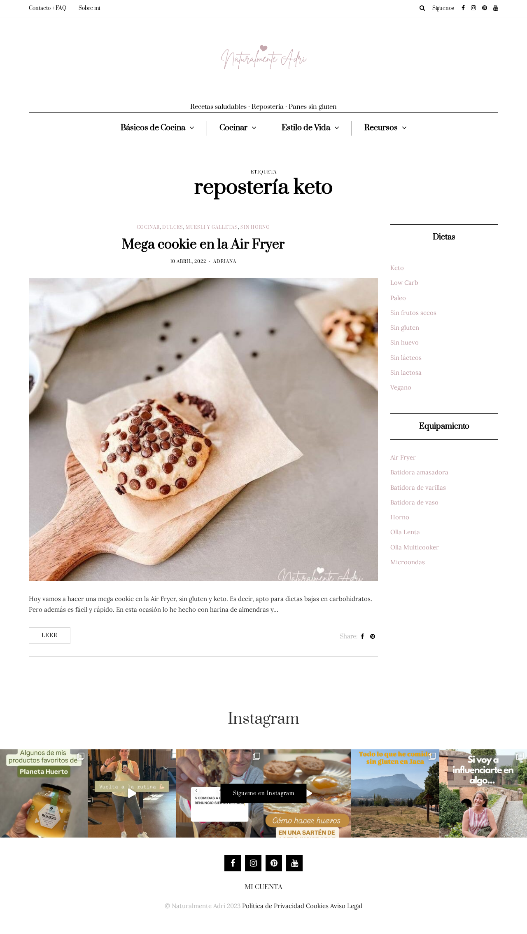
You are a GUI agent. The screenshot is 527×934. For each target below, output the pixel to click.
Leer (50, 635)
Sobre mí (89, 8)
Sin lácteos (406, 357)
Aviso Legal (346, 906)
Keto (397, 268)
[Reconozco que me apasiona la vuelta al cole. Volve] (131, 793)
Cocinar (233, 128)
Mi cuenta (263, 887)
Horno (399, 517)
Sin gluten (404, 327)
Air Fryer (403, 457)
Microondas (407, 562)
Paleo (398, 298)
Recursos (381, 128)
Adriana (224, 262)
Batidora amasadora (419, 472)
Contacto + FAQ (47, 8)
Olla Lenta (405, 532)
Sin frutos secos (413, 313)
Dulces (172, 227)
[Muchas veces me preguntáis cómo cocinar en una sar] (307, 793)
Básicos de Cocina (153, 128)
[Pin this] (373, 637)
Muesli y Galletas (212, 227)
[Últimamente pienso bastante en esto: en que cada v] (483, 793)
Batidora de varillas (418, 487)
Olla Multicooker (414, 547)
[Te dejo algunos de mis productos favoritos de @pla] (44, 793)
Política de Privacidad (273, 906)
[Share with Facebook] (362, 637)
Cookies (317, 906)
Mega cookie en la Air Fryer (203, 244)
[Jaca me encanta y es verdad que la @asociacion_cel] (395, 793)
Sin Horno (255, 227)
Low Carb (404, 282)
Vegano (400, 387)
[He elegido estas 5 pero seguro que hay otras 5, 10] (220, 793)
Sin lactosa (406, 372)
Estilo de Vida (306, 128)
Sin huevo (404, 342)
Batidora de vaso (414, 502)
